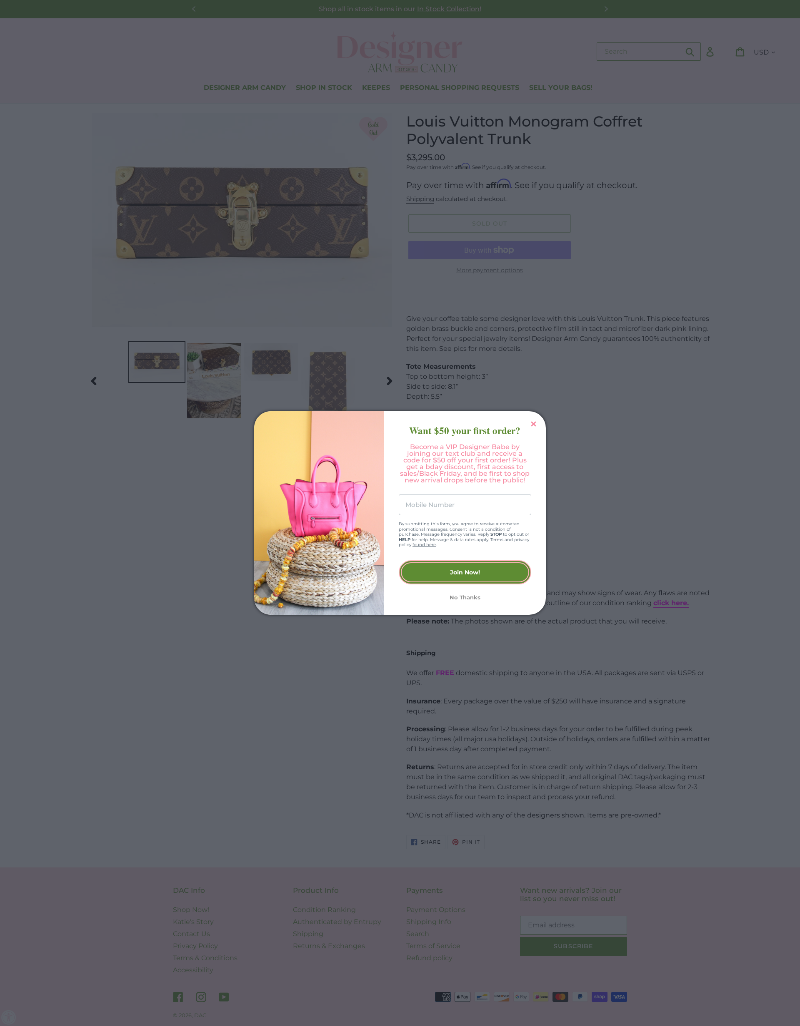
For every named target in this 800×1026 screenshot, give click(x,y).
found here (424, 544)
